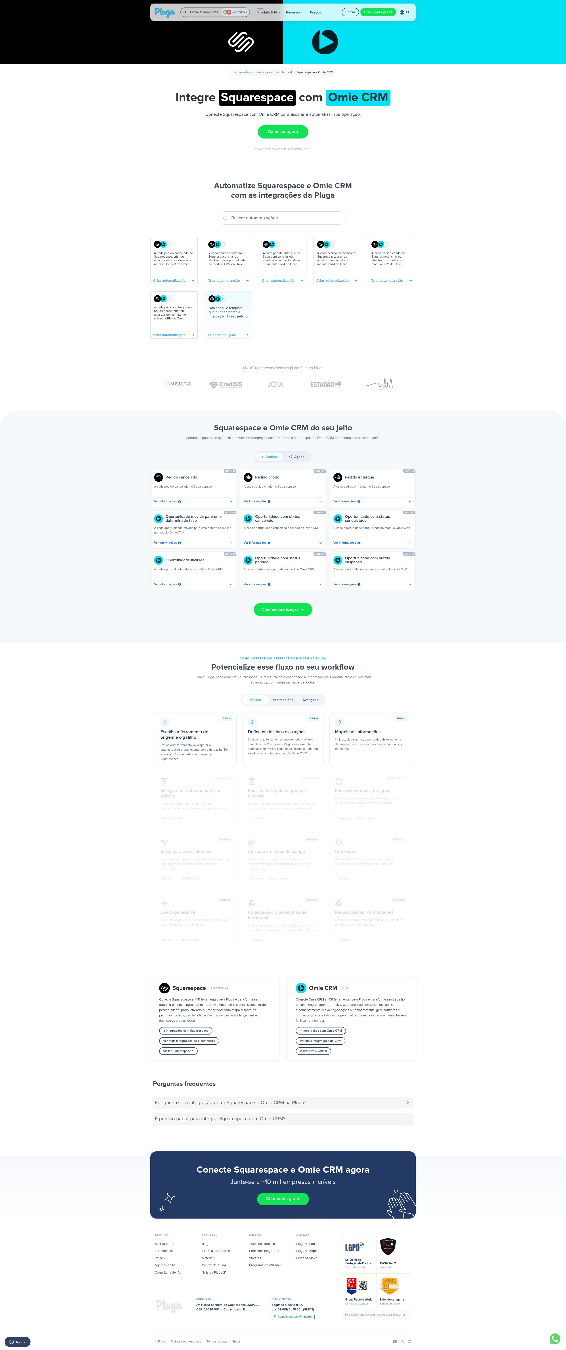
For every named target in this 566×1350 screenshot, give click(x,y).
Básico (255, 700)
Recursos (294, 12)
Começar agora (283, 132)
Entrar (350, 12)
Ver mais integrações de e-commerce (189, 1040)
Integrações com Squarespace (187, 1030)
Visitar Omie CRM (312, 1051)
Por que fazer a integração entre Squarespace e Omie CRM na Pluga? (230, 1102)
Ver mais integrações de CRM (320, 1040)
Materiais (208, 1258)
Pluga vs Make (306, 1258)
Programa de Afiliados (265, 1265)
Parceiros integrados (264, 1251)
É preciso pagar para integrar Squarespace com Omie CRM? (220, 1118)
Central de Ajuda (214, 1265)
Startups (255, 1258)
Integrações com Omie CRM (322, 1030)
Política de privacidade (186, 1341)
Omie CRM (284, 72)
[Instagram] (402, 1342)
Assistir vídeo (172, 818)
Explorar (256, 818)
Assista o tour (164, 1244)
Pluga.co (165, 13)
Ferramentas (241, 72)
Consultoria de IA (167, 1272)
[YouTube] (395, 1342)
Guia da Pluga (212, 1272)
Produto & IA (267, 11)
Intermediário (283, 700)
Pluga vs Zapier (307, 1251)
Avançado (310, 700)
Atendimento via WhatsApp (295, 1316)
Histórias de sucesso (217, 1251)
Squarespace (264, 72)
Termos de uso (217, 1341)
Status (236, 1341)
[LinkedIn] (409, 1342)
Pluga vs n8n (305, 1244)
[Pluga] (169, 1306)
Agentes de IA (165, 1265)
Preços (315, 12)
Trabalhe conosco (262, 1244)
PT (407, 12)
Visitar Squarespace (177, 1051)
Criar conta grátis (378, 12)
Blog (205, 1244)
